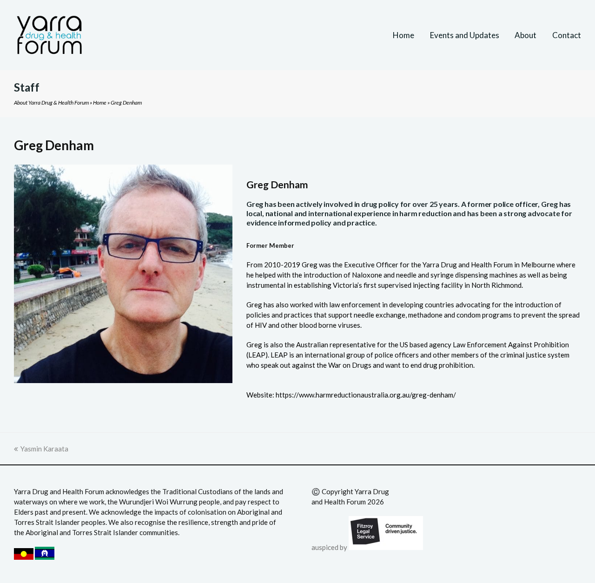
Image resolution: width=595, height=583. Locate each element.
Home (99, 102)
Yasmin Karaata (44, 448)
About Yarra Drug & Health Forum (51, 102)
